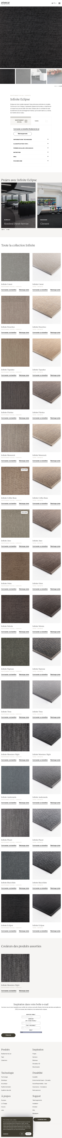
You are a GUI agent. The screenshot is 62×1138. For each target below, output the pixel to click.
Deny (22, 1133)
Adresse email (31, 1014)
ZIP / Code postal (31, 1020)
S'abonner (8, 1035)
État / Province (31, 1025)
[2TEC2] (5, 3)
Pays (31, 1030)
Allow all (28, 1133)
